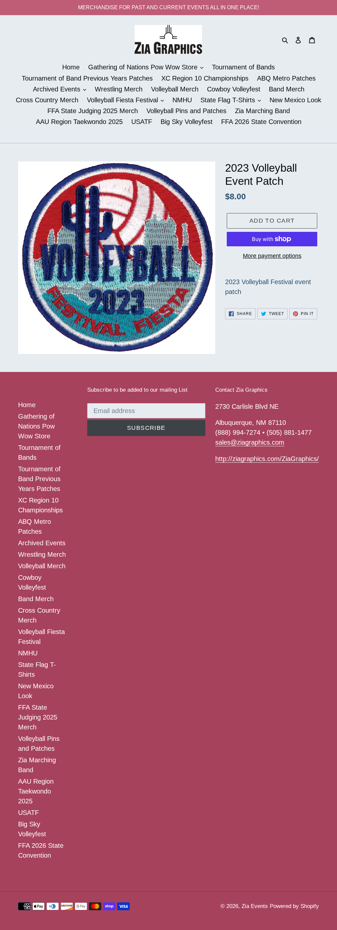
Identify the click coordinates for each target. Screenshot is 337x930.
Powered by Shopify (294, 906)
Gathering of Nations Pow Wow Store (36, 426)
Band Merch (36, 598)
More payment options (272, 256)
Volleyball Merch (41, 566)
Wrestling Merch (42, 554)
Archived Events (41, 543)
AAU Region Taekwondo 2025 (36, 791)
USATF (28, 812)
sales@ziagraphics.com (249, 442)
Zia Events (255, 906)
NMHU (28, 653)
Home (27, 404)
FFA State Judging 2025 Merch (37, 717)
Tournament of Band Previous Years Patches (39, 478)
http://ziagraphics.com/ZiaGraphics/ (267, 458)
